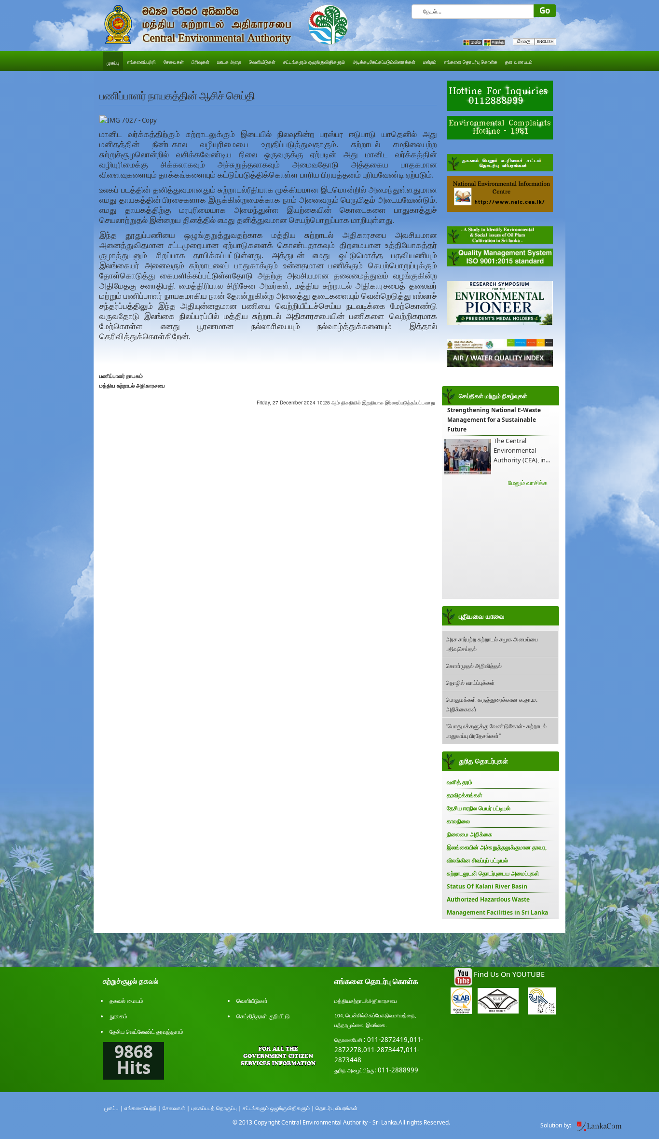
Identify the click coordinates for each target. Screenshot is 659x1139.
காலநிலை (458, 821)
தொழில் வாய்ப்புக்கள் (470, 682)
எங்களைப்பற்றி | (142, 1107)
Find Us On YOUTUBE (509, 974)
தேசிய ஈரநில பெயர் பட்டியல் (478, 808)
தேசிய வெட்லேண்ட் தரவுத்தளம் (146, 1032)
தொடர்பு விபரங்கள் (336, 1107)
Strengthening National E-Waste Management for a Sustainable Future (494, 419)
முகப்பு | (113, 1107)
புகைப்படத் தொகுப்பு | (216, 1107)
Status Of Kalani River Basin (487, 886)
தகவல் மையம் (126, 1001)
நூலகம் (118, 1016)
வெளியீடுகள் (252, 1001)
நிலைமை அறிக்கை (469, 834)
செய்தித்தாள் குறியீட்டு (263, 1016)
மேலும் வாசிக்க (528, 482)
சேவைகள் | (176, 1107)
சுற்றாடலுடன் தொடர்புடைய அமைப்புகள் (493, 873)
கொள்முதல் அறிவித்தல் (474, 665)
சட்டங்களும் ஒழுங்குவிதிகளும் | (278, 1107)
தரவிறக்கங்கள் (464, 795)
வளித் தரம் (459, 782)
